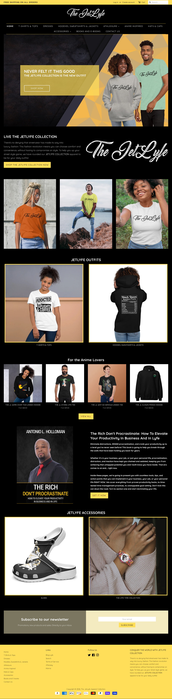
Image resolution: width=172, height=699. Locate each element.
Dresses (48, 26)
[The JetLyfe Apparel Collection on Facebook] (93, 655)
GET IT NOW (99, 495)
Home (10, 26)
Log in (115, 2)
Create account (128, 2)
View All (86, 416)
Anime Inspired (134, 26)
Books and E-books (88, 31)
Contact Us (113, 31)
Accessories (62, 31)
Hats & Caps (155, 26)
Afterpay (49, 665)
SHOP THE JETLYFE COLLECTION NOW (27, 165)
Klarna (48, 668)
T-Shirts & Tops (28, 26)
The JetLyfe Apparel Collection (93, 689)
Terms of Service (52, 662)
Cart (143, 2)
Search (48, 658)
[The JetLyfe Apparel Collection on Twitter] (89, 655)
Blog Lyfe (49, 655)
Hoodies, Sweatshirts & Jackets (78, 26)
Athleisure (111, 26)
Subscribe (127, 625)
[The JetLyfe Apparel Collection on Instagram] (97, 655)
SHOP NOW (37, 88)
